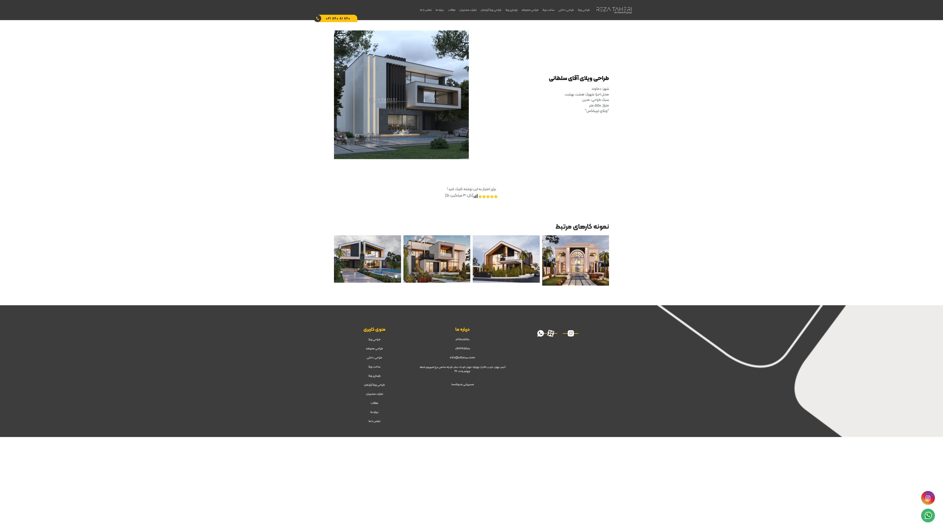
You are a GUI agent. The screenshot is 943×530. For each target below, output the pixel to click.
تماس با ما (426, 10)
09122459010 (462, 348)
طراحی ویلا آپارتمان (491, 10)
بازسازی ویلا (511, 10)
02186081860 (463, 339)
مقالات (452, 10)
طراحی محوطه (530, 10)
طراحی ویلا (584, 10)
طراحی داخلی (566, 10)
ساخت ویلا (548, 10)
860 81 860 (338, 18)
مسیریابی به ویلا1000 (462, 384)
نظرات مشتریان (468, 10)
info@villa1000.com (462, 358)
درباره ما (440, 10)
